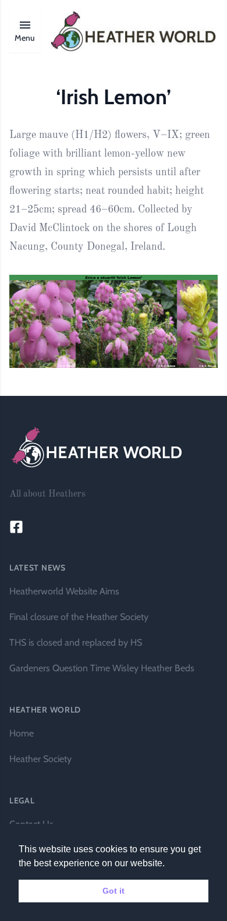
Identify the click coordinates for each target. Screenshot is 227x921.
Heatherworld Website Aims (64, 591)
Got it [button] (113, 890)
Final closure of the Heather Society (78, 616)
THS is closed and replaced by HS (75, 642)
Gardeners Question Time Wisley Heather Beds (101, 668)
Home (21, 733)
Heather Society (40, 758)
